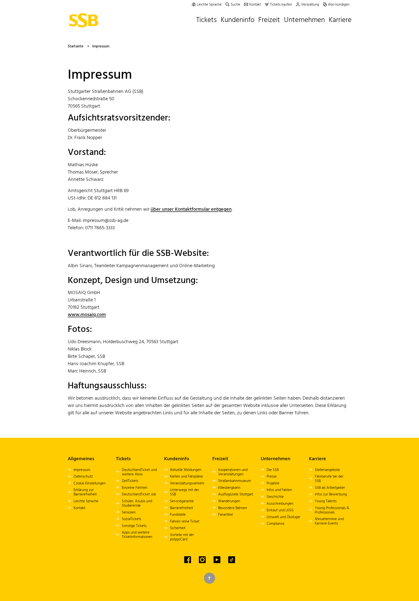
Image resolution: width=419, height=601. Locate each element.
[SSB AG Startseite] (85, 20)
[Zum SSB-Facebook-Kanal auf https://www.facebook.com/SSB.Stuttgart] (187, 559)
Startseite (75, 46)
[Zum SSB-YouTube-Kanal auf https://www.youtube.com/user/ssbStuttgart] (217, 559)
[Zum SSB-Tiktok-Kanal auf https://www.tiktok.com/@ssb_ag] (231, 559)
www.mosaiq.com (87, 315)
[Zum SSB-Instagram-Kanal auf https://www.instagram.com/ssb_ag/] (202, 559)
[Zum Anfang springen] (209, 578)
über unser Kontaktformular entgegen (191, 209)
